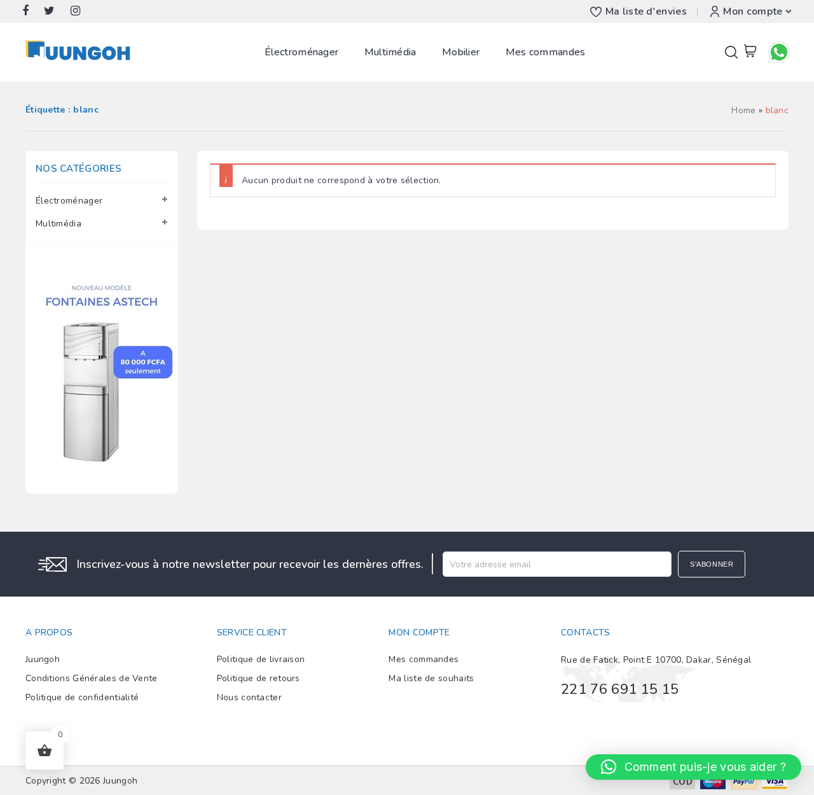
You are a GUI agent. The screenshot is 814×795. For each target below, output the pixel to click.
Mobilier (460, 52)
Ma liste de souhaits (431, 678)
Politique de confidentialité (82, 697)
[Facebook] (31, 11)
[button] (693, 767)
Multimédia (390, 52)
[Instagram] (82, 11)
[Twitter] (55, 11)
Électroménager (301, 52)
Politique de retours (258, 678)
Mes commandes (546, 52)
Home (743, 110)
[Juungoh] (81, 52)
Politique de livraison (261, 659)
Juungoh (42, 659)
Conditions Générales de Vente (91, 678)
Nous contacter (249, 697)
